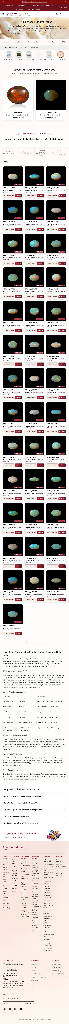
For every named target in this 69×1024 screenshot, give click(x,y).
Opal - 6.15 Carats (31, 322)
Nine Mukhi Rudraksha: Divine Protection (35, 928)
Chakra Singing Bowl (14, 861)
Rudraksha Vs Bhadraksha (47, 887)
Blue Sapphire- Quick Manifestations (25, 876)
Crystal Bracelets (14, 867)
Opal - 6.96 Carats (53, 255)
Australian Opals (13, 728)
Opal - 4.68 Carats (53, 491)
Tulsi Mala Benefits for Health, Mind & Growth (48, 866)
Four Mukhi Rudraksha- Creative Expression (35, 889)
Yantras (14, 888)
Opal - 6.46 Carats (9, 188)
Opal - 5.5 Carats (8, 423)
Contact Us (6, 872)
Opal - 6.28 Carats (31, 423)
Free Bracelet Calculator (60, 870)
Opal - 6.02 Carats (9, 356)
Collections (13, 47)
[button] (62, 102)
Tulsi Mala (15, 878)
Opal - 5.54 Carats (9, 390)
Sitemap (5, 888)
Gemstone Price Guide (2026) (47, 917)
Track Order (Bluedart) (38, 977)
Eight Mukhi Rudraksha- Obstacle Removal (35, 920)
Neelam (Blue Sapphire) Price (47, 944)
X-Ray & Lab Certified (23, 5)
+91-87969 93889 (11, 970)
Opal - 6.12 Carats (53, 592)
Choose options (9, 195)
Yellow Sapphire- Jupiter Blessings (23, 883)
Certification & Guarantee (6, 904)
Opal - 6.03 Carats (9, 491)
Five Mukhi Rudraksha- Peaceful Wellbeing (35, 897)
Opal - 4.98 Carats (53, 289)
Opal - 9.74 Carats (53, 423)
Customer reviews (37, 980)
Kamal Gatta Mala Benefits (48, 882)
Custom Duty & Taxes (6, 908)
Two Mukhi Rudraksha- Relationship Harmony (35, 872)
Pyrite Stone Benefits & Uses (47, 940)
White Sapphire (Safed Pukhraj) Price (47, 950)
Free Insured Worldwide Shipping (41, 5)
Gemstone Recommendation (61, 865)
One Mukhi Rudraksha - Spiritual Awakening (35, 864)
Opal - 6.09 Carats (9, 255)
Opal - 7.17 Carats (9, 221)
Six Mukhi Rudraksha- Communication (36, 904)
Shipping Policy (5, 892)
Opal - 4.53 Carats (9, 625)
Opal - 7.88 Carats (31, 188)
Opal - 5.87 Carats (53, 188)
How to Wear (50, 42)
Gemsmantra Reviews (6, 868)
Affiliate (33, 967)
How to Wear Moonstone (47, 891)
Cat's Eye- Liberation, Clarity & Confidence (24, 904)
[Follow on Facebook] (9, 1009)
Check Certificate (5, 896)
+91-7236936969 (11, 976)
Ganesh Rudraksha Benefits (48, 935)
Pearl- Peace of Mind (25, 898)
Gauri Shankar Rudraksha (47, 926)
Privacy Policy (5, 880)
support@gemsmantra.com (14, 964)
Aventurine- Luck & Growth (25, 915)
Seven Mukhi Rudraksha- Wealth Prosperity (35, 911)
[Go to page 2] (48, 641)
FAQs (64, 42)
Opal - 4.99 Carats (31, 289)
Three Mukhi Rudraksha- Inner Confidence (35, 881)
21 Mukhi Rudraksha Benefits (48, 931)
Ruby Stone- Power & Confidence (24, 870)
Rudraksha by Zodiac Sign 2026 (48, 860)
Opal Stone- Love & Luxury (25, 911)
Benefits (17, 42)
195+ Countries (20, 9)
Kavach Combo (14, 881)
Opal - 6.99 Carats (31, 221)
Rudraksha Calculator (59, 860)
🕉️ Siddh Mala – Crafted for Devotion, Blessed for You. (34, 2)
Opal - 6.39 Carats (31, 356)
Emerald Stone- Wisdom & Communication (25, 863)
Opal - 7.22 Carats (31, 457)
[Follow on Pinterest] (15, 1009)
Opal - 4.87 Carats (53, 322)
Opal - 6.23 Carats (9, 457)
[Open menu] (3, 14)
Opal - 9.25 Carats (53, 221)
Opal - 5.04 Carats (31, 524)
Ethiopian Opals (51, 112)
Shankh (14, 891)
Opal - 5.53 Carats (53, 390)
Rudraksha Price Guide (47, 921)
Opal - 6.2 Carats (9, 322)
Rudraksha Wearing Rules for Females (48, 872)
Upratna (58, 659)
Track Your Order (37, 974)
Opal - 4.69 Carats (31, 491)
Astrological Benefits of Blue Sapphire (47, 897)
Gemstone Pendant (15, 874)
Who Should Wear (33, 42)
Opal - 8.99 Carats (9, 524)
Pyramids (14, 885)
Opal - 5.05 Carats (31, 390)
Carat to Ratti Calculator (59, 874)
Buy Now (18, 195)
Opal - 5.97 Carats (31, 255)
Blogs (4, 864)
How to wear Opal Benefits (48, 878)
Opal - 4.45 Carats (53, 524)
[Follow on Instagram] (4, 1009)
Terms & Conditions (6, 884)
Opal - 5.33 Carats (9, 558)
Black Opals (18, 112)
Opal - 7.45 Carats (9, 289)
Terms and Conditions (59, 974)
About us (5, 862)
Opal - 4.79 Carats (53, 356)
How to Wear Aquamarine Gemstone (47, 911)
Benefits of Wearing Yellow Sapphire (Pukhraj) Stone (48, 904)
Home (5, 47)
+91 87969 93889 (62, 7)
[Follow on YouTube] (20, 1009)
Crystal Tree (15, 871)
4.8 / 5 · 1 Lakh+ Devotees (34, 9)
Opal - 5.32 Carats (31, 592)
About (5, 42)
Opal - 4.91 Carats (31, 558)
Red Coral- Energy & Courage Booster (24, 892)
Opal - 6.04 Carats (53, 558)
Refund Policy (5, 875)
